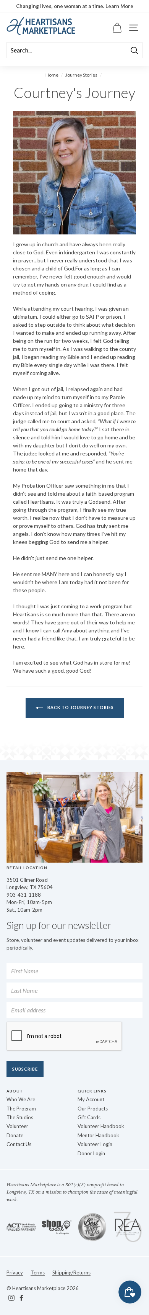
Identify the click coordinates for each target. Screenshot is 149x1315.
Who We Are (20, 1099)
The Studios (19, 1117)
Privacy (14, 1272)
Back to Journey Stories (80, 707)
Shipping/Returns (71, 1272)
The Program (21, 1108)
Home (51, 75)
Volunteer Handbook (101, 1126)
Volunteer (17, 1126)
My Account (91, 1099)
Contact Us (18, 1144)
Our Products (93, 1108)
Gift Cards (89, 1117)
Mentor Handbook (98, 1135)
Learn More (119, 6)
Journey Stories (81, 75)
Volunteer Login (95, 1144)
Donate (14, 1135)
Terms (38, 1272)
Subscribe (25, 1068)
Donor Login (91, 1153)
